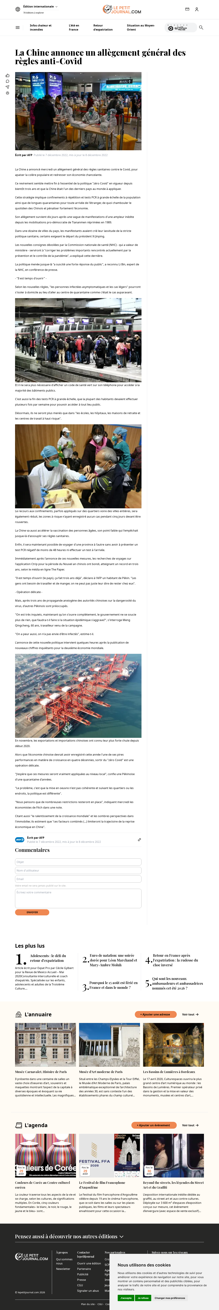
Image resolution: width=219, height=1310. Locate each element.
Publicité (82, 1274)
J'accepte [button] (126, 1298)
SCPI (108, 1265)
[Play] (192, 27)
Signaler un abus (88, 1291)
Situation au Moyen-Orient (141, 27)
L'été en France (74, 27)
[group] (192, 27)
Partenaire (84, 1269)
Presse (81, 1280)
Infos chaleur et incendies (40, 27)
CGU (80, 1285)
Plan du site (88, 1304)
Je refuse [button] (143, 1298)
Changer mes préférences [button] (170, 1298)
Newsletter (63, 1269)
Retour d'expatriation (103, 27)
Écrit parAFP (23, 155)
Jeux (107, 1285)
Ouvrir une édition (89, 1263)
